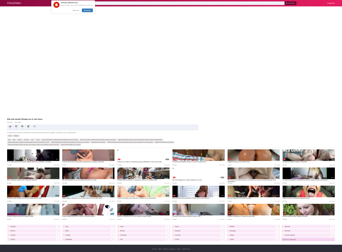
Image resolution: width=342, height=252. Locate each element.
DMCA (160, 249)
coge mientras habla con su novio (70, 144)
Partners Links (186, 249)
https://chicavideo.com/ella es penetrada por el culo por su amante (70, 142)
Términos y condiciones (169, 249)
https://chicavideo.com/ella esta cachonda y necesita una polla (98, 139)
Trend (9, 135)
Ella (9, 139)
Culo (32, 139)
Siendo (20, 139)
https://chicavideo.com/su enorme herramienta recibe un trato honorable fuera (140, 139)
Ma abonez (87, 10)
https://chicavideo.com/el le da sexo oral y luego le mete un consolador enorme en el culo (33, 144)
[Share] (34, 126)
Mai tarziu (76, 10)
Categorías (331, 3)
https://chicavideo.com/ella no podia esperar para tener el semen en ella (28, 142)
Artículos (154, 249)
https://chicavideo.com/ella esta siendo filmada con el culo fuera (60, 139)
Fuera (38, 139)
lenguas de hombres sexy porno (164, 142)
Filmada (26, 139)
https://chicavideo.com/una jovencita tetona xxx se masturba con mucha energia (130, 142)
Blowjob (16, 135)
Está (14, 139)
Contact (179, 249)
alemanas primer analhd (98, 142)
